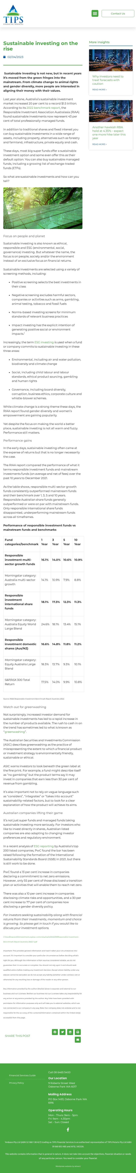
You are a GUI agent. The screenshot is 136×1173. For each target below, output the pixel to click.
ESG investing (44, 342)
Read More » (99, 89)
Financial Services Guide (22, 1075)
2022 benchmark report (43, 107)
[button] (95, 13)
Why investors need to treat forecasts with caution (108, 80)
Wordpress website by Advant (68, 1166)
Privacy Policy (16, 1083)
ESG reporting (44, 846)
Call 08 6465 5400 (59, 1072)
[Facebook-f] (68, 1130)
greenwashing (15, 731)
